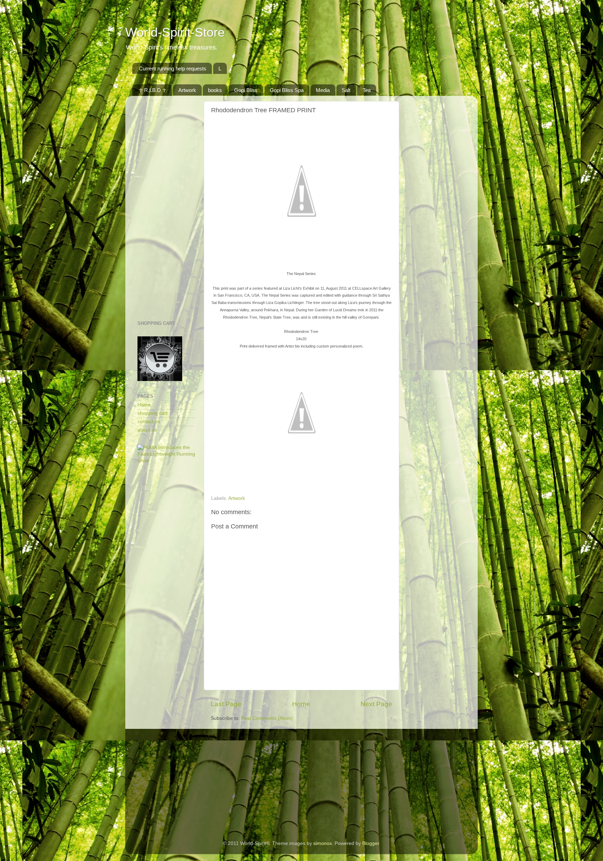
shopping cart (152, 413)
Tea (367, 90)
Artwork (187, 90)
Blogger (370, 843)
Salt (346, 90)
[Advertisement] (166, 205)
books (215, 90)
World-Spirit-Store (175, 32)
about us (147, 430)
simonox (322, 843)
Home (301, 704)
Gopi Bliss (246, 90)
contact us (148, 421)
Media (323, 90)
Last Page (226, 704)
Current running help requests (172, 68)
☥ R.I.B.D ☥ (152, 90)
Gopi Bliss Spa (287, 90)
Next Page (376, 704)
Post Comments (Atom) (267, 718)
